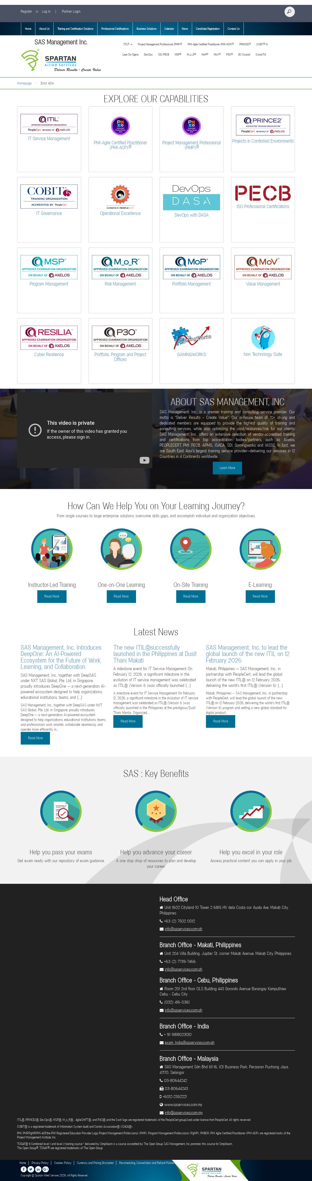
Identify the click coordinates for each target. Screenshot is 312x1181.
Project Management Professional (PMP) (160, 44)
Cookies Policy (62, 1163)
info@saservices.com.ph (183, 929)
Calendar (169, 29)
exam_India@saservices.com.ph (189, 1042)
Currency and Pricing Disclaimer (95, 1163)
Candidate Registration (208, 29)
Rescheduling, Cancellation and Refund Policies (147, 1163)
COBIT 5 (262, 44)
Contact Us (234, 29)
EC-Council (244, 54)
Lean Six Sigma (130, 54)
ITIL (126, 44)
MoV (217, 54)
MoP (205, 54)
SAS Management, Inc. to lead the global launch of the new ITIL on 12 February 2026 (248, 653)
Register (26, 11)
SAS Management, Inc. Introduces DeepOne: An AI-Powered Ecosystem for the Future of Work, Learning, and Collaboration (61, 657)
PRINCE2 (245, 44)
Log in (46, 11)
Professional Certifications (115, 29)
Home (28, 29)
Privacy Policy (40, 1163)
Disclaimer (187, 1163)
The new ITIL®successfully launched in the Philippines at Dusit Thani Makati (155, 653)
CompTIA (261, 54)
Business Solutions (146, 29)
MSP (178, 54)
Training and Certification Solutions (75, 29)
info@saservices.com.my (184, 1112)
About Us (44, 29)
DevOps (148, 54)
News (185, 29)
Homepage (24, 83)
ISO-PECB (163, 54)
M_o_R (191, 54)
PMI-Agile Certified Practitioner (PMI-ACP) (211, 44)
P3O (229, 54)
